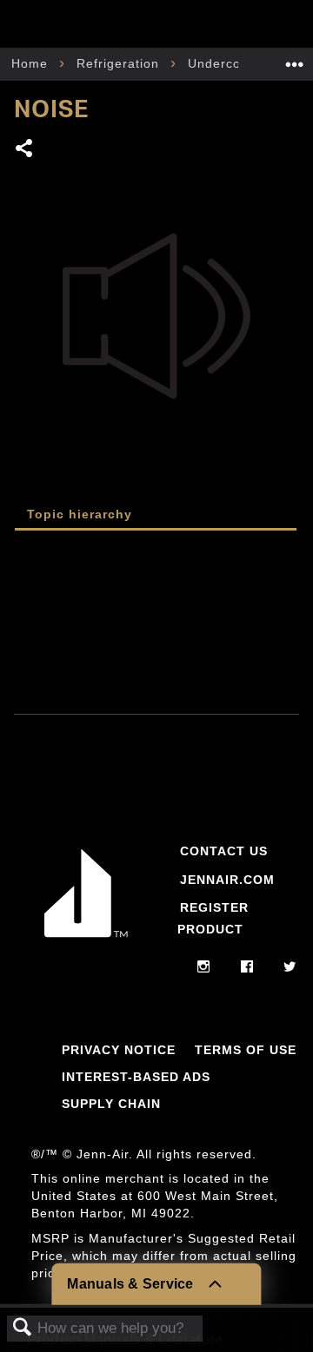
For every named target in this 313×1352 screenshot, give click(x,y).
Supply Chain (111, 1104)
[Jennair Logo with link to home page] (86, 937)
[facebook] (247, 967)
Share (25, 150)
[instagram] (204, 967)
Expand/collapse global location (294, 58)
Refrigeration (120, 63)
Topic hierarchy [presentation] (79, 514)
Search (22, 1328)
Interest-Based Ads (136, 1077)
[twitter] (290, 967)
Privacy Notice (119, 1050)
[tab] (155, 515)
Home (31, 63)
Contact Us (224, 851)
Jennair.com (227, 880)
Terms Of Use (245, 1050)
